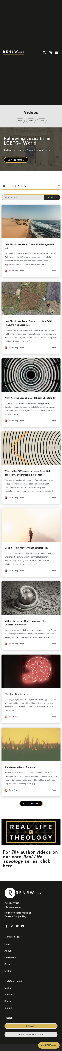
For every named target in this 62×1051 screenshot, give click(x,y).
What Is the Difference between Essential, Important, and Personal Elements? (31, 448)
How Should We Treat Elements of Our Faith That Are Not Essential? (31, 298)
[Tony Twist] (6, 718)
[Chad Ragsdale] (6, 272)
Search (52, 197)
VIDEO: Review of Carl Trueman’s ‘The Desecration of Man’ (31, 598)
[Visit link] (50, 53)
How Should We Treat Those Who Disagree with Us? (31, 221)
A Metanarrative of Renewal (31, 744)
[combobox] (31, 186)
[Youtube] (22, 926)
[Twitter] (17, 926)
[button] (56, 52)
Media (31, 121)
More (54, 271)
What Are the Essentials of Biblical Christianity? (31, 375)
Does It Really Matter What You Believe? (31, 525)
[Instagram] (12, 926)
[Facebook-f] (6, 926)
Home (20, 121)
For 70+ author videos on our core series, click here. (30, 858)
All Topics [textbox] (14, 186)
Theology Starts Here (31, 671)
